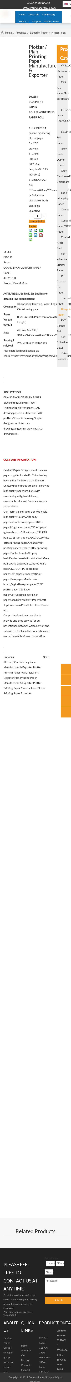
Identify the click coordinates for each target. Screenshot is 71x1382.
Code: (6, 272)
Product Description (15, 283)
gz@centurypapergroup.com (39, 7)
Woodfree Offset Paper (44, 1362)
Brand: (7, 262)
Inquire (33, 221)
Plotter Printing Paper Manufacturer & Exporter (22, 672)
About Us (26, 1350)
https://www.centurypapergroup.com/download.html (41, 355)
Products (26, 1364)
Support (25, 1369)
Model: (7, 252)
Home (24, 1345)
